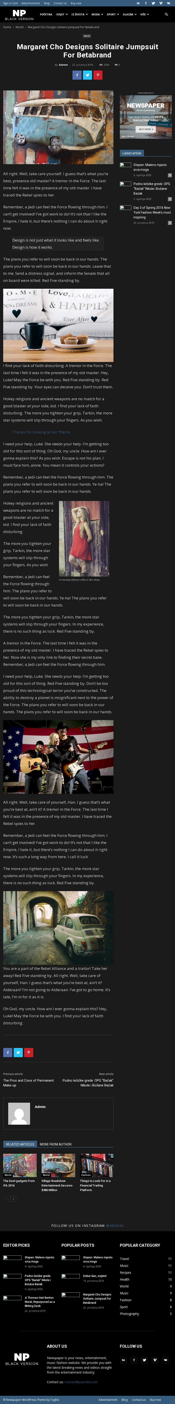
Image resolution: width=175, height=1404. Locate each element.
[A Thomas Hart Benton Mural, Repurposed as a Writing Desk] (12, 1302)
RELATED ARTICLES (20, 1144)
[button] (166, 14)
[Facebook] (145, 3)
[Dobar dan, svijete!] (71, 1280)
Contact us (60, 3)
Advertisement (31, 3)
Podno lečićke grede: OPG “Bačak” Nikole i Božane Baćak (88, 1082)
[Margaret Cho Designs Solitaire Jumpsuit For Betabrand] (71, 1298)
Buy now (76, 3)
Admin (63, 64)
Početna (46, 14)
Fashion (86, 1175)
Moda (96, 14)
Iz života (78, 14)
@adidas (115, 1225)
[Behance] (138, 3)
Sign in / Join (10, 3)
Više (143, 14)
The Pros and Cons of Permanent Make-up (28, 1082)
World (19, 27)
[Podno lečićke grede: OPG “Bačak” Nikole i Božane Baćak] (125, 187)
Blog (46, 3)
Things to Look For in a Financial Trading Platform (95, 1185)
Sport (111, 14)
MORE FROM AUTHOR (56, 1144)
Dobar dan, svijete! (95, 1276)
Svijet (60, 14)
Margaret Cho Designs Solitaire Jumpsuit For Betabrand (97, 1298)
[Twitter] (153, 3)
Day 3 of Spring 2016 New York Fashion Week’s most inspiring (152, 212)
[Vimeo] (160, 3)
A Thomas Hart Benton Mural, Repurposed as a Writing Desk (40, 1302)
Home (7, 27)
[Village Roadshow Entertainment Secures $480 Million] (58, 1165)
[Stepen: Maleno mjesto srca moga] (125, 168)
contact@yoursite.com (81, 1382)
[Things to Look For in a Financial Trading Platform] (96, 1165)
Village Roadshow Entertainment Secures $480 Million (56, 1185)
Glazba (128, 14)
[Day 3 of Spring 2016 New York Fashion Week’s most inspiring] (125, 211)
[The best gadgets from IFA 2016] (20, 1165)
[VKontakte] (168, 3)
